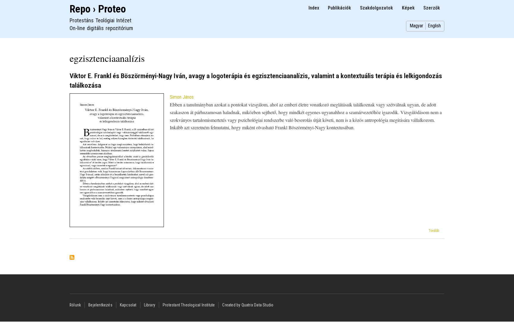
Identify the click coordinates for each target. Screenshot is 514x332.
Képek (408, 8)
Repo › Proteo (98, 9)
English (434, 26)
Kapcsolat (128, 305)
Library (149, 305)
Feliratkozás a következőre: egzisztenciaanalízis (72, 258)
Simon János (182, 97)
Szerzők (431, 8)
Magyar (416, 26)
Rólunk (75, 305)
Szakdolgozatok (376, 8)
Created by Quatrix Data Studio (247, 305)
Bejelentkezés (100, 305)
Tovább (434, 231)
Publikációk (339, 8)
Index (313, 8)
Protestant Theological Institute (189, 305)
